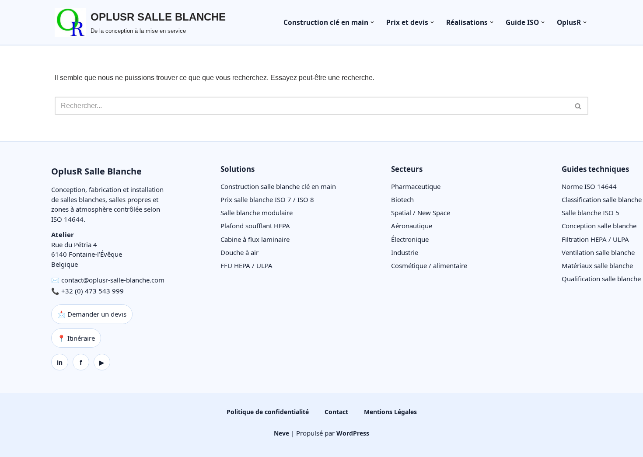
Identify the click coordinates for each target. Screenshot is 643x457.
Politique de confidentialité (268, 412)
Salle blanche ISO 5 (590, 212)
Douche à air (239, 252)
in (60, 362)
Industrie (404, 252)
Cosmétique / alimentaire (429, 265)
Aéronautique (411, 225)
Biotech (402, 199)
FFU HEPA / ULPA (246, 265)
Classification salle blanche (602, 199)
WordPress (352, 433)
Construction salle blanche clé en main (278, 186)
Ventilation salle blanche (598, 252)
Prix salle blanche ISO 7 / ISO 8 (267, 199)
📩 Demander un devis (91, 314)
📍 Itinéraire (76, 338)
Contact (336, 412)
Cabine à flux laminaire (255, 239)
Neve (281, 433)
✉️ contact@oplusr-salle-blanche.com (107, 280)
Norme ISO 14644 (589, 186)
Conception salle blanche (599, 225)
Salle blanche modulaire (256, 212)
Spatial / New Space (420, 212)
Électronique (410, 239)
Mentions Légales (390, 412)
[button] (372, 22)
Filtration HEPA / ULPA (595, 239)
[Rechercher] (578, 106)
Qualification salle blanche (601, 278)
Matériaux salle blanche (597, 265)
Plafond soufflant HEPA (255, 225)
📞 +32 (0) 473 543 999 (87, 290)
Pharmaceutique (415, 186)
